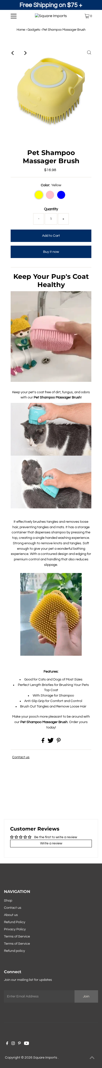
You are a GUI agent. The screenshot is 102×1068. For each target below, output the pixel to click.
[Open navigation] (13, 16)
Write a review (51, 843)
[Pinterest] (19, 1044)
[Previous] (12, 53)
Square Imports (45, 1057)
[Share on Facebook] (43, 742)
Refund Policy (14, 922)
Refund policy (14, 951)
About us (11, 915)
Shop (8, 900)
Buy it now (51, 252)
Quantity (51, 209)
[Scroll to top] (92, 1058)
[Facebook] (7, 1044)
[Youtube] (26, 1044)
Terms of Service (17, 936)
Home (21, 29)
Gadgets (33, 29)
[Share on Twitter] (51, 742)
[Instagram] (13, 1044)
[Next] (25, 53)
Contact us (20, 757)
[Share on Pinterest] (59, 742)
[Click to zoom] (89, 53)
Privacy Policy (15, 929)
